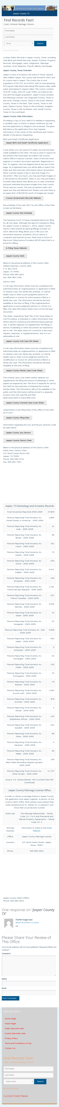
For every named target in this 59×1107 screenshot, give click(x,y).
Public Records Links (14, 1028)
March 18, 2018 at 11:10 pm (27, 923)
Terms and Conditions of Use (18, 1043)
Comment (6, 953)
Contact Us (10, 1048)
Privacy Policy (11, 1038)
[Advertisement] (29, 484)
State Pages (10, 1023)
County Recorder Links (15, 1033)
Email (4, 988)
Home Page (10, 1018)
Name (4, 979)
